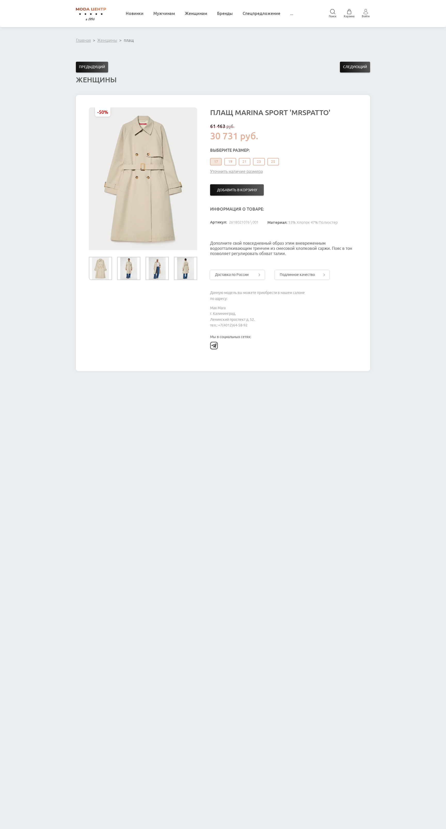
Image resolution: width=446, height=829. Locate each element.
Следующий (355, 67)
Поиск (333, 16)
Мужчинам (164, 13)
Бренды (225, 13)
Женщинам (196, 13)
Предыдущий (92, 67)
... (291, 13)
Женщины (107, 40)
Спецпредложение (261, 13)
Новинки (135, 13)
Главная (83, 40)
